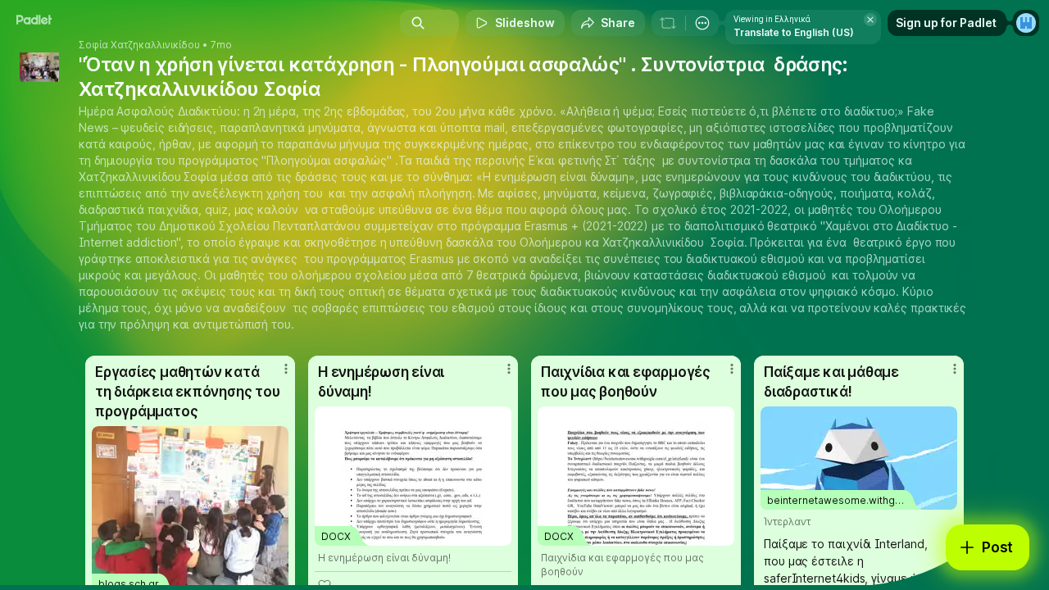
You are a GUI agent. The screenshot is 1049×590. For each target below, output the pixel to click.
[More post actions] (286, 368)
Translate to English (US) (793, 32)
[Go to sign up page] (1026, 23)
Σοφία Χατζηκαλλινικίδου (139, 45)
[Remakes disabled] (668, 23)
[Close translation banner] (870, 19)
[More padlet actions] (702, 23)
